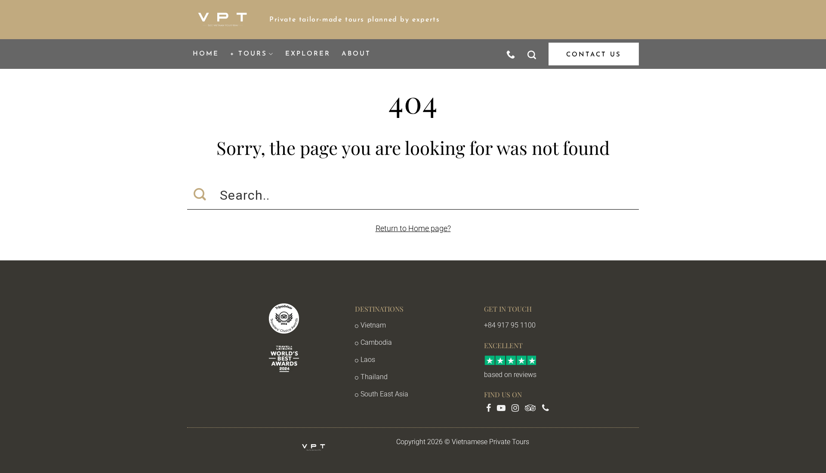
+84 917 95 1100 (510, 325)
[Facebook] (489, 409)
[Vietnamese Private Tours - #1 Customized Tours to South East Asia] (221, 20)
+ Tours (248, 54)
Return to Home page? (413, 228)
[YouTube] (502, 409)
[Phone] (545, 409)
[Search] (532, 54)
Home (206, 54)
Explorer (307, 54)
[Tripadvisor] (531, 409)
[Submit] (200, 195)
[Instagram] (516, 409)
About (356, 54)
